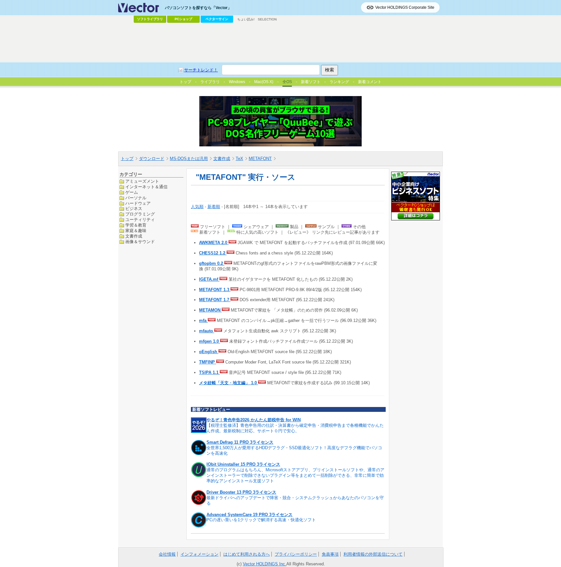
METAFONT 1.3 (215, 289)
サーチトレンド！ (201, 70)
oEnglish (208, 351)
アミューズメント (142, 181)
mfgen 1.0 (209, 341)
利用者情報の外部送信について (373, 554)
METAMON (210, 310)
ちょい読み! (246, 19)
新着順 (213, 206)
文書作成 (221, 158)
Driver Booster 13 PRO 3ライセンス (241, 492)
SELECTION (267, 19)
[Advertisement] (280, 42)
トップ (127, 158)
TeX (239, 158)
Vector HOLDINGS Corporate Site (404, 7)
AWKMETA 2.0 (214, 242)
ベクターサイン (217, 19)
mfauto (206, 330)
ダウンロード (151, 158)
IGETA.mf (209, 279)
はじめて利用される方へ (246, 554)
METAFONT (260, 158)
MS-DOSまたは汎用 (189, 158)
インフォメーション (199, 554)
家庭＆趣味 (135, 230)
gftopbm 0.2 (211, 263)
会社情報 (167, 554)
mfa (203, 320)
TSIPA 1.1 (209, 372)
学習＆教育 (135, 225)
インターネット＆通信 (146, 186)
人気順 (197, 206)
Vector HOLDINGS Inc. (264, 563)
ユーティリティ (140, 219)
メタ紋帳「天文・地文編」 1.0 (228, 382)
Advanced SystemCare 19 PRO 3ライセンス (249, 514)
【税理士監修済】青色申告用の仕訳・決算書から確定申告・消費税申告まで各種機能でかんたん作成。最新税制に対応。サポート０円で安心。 (295, 428)
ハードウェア (138, 203)
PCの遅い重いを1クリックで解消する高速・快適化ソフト (261, 519)
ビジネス (133, 208)
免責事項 (330, 554)
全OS (287, 82)
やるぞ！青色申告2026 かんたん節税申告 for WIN (253, 419)
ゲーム (131, 192)
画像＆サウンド (140, 241)
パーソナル (135, 197)
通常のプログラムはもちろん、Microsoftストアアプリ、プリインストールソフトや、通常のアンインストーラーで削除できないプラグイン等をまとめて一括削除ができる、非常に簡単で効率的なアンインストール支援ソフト (295, 475)
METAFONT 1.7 (215, 299)
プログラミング (140, 214)
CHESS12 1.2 (213, 253)
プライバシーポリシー (296, 554)
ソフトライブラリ (150, 19)
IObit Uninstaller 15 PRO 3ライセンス (243, 464)
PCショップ (183, 19)
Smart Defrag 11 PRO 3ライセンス (239, 442)
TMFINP (207, 362)
